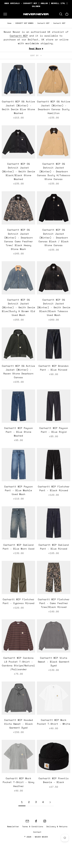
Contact (37, 832)
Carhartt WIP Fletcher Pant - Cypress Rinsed (18, 601)
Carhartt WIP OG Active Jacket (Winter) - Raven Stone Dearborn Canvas (18, 371)
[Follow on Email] (27, 821)
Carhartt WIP (43, 23)
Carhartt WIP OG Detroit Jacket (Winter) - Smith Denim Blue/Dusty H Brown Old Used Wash (18, 307)
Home (9, 23)
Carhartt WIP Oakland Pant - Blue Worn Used (18, 546)
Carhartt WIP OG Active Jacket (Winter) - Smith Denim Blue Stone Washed (18, 107)
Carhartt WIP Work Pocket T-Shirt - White (53, 722)
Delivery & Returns (56, 826)
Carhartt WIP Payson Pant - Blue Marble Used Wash (18, 490)
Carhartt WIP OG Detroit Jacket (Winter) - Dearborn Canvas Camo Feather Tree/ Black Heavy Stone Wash (18, 239)
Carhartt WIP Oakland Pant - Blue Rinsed (54, 546)
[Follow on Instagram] (44, 821)
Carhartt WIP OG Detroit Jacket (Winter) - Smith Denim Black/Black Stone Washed (18, 171)
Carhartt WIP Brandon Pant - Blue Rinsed (54, 367)
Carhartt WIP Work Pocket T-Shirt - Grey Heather (18, 782)
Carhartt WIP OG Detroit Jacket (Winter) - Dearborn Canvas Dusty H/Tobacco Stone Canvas (53, 171)
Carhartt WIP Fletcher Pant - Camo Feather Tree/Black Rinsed (53, 603)
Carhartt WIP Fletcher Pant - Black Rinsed (53, 488)
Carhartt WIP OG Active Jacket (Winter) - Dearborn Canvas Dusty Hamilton (53, 107)
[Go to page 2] (50, 802)
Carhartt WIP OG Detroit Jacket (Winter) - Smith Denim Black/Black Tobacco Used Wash (53, 307)
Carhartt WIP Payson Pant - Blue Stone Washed (18, 431)
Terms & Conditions (32, 826)
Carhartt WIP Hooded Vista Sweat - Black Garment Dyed (18, 723)
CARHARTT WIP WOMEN (24, 23)
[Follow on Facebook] (36, 821)
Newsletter (13, 826)
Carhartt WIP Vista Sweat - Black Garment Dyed (53, 661)
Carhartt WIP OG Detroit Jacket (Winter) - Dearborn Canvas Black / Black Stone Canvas (54, 237)
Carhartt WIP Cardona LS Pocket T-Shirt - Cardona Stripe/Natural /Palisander (18, 663)
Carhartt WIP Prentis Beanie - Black (54, 780)
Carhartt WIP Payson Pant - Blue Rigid (53, 430)
